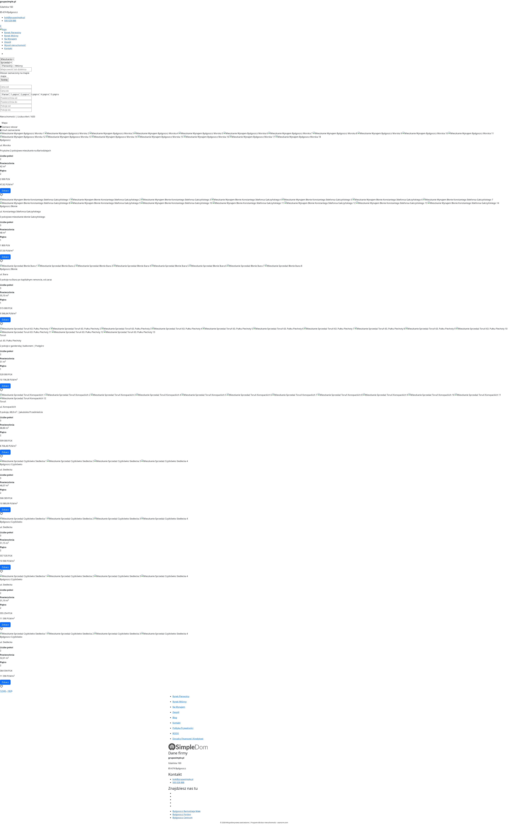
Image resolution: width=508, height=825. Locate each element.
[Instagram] (174, 802)
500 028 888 (10, 20)
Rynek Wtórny (11, 35)
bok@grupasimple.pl (14, 17)
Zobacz (5, 190)
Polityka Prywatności (183, 728)
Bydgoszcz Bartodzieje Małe (186, 811)
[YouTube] (174, 799)
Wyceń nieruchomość (15, 45)
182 (9, 691)
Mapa (4, 122)
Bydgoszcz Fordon (182, 814)
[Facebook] (174, 793)
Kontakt (8, 48)
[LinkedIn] (174, 806)
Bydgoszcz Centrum (182, 817)
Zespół (7, 42)
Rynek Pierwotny (12, 32)
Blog (175, 717)
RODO (176, 733)
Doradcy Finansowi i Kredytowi (188, 738)
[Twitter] (174, 796)
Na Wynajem (10, 38)
